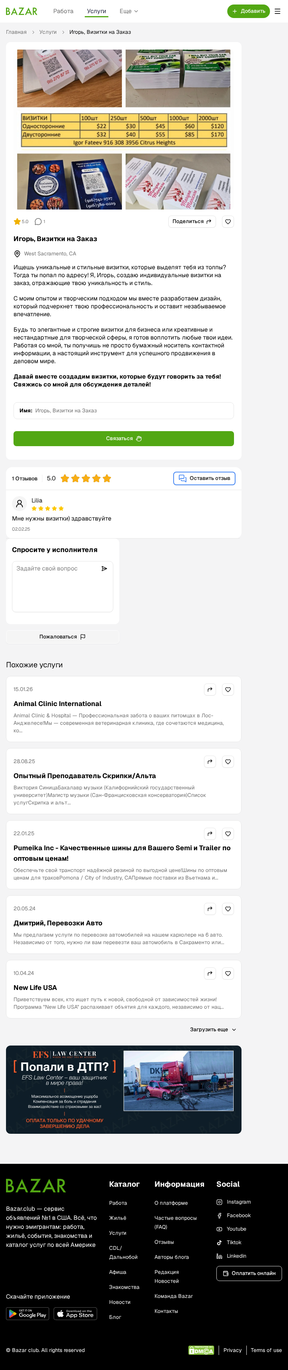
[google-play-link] (27, 1314)
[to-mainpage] (36, 1185)
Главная (16, 32)
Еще (126, 11)
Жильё (117, 1218)
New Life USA (35, 987)
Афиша (117, 1272)
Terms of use (266, 1350)
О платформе (171, 1203)
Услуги (96, 11)
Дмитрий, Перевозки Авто (58, 923)
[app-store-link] (75, 1314)
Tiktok (234, 1242)
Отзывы (164, 1242)
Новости (119, 1302)
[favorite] (228, 222)
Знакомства (124, 1287)
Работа (63, 11)
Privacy (233, 1350)
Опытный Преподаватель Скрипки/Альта (85, 775)
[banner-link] (124, 1090)
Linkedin (236, 1255)
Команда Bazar (173, 1296)
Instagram (239, 1201)
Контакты (166, 1311)
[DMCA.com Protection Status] (201, 1350)
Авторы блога (171, 1257)
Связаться (119, 438)
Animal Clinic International (58, 703)
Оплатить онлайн (254, 1273)
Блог (115, 1317)
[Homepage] (22, 11)
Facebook (239, 1215)
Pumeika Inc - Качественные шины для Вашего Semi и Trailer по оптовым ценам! (122, 853)
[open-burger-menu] (277, 11)
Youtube (236, 1228)
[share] (210, 689)
